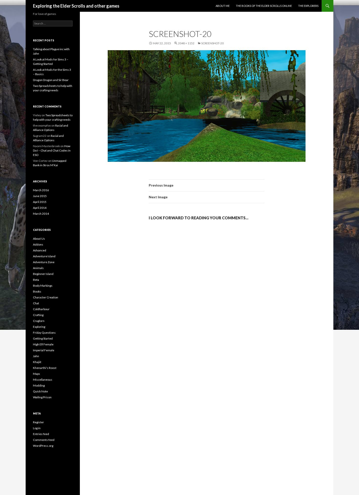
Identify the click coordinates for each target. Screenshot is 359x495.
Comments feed (43, 440)
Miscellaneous (42, 379)
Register (38, 422)
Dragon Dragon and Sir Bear (51, 80)
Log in (37, 428)
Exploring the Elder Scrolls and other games (76, 6)
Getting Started (43, 338)
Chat (36, 303)
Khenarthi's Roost (44, 368)
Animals (38, 268)
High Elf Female (43, 344)
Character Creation (45, 297)
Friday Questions (44, 332)
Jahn (36, 356)
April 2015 (39, 202)
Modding (39, 385)
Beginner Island (43, 274)
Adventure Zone (43, 262)
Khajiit (37, 362)
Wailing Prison (42, 397)
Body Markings (43, 285)
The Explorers (308, 5)
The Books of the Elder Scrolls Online (264, 5)
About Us (39, 238)
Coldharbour (41, 309)
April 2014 (39, 208)
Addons (38, 244)
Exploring (39, 327)
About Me (223, 5)
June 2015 (40, 196)
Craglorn (38, 321)
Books (37, 291)
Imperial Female (43, 350)
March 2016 (41, 190)
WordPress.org (43, 446)
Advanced (39, 250)
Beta (36, 280)
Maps (36, 374)
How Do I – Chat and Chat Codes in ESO (52, 150)
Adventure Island (44, 256)
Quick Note (40, 391)
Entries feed (41, 434)
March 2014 (41, 213)
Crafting (38, 315)
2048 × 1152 (186, 43)
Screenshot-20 (212, 43)
